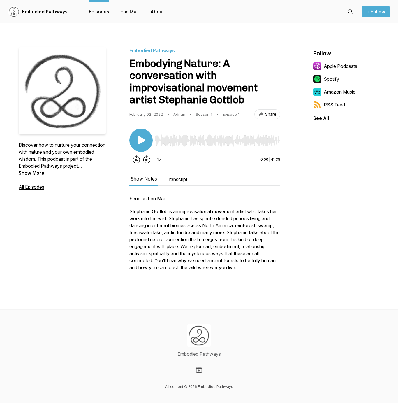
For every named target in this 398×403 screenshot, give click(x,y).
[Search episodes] (350, 11)
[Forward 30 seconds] (147, 159)
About (157, 12)
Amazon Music (339, 92)
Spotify (331, 79)
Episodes (99, 12)
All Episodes (31, 187)
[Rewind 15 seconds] (136, 159)
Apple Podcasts (340, 66)
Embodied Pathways (45, 12)
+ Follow (376, 12)
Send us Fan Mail (147, 199)
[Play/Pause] (141, 140)
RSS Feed (334, 105)
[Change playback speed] (159, 159)
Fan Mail (130, 12)
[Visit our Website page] (199, 370)
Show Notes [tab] (144, 179)
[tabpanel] (204, 236)
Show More (31, 173)
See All (321, 118)
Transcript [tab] (176, 179)
